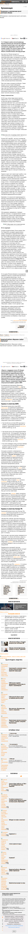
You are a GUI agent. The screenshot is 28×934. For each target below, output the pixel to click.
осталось (10, 541)
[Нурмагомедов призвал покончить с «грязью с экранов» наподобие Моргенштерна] (4, 721)
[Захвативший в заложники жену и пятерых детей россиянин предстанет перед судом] (4, 669)
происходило (4, 407)
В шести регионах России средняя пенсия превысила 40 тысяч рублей (20, 607)
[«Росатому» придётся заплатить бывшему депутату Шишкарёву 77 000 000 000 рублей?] (4, 883)
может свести (16, 556)
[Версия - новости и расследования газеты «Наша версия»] (4, 2)
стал (20, 387)
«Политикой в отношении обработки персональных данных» (14, 926)
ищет (18, 479)
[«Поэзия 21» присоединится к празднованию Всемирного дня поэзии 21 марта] (4, 764)
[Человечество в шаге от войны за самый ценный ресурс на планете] (4, 844)
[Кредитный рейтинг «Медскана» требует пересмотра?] (4, 870)
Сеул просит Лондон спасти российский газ (6, 608)
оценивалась (9, 399)
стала (20, 467)
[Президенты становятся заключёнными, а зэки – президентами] (4, 737)
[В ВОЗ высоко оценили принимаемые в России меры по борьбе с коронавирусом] (4, 684)
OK (14, 931)
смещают (13, 493)
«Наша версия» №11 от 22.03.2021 (20, 320)
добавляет (17, 564)
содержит (3, 512)
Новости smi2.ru (4, 612)
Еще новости (14, 635)
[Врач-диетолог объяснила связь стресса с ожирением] (4, 709)
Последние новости (14, 614)
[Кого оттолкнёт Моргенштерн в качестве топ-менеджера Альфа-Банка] (4, 750)
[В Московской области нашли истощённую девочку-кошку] (4, 697)
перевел (14, 455)
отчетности (23, 426)
